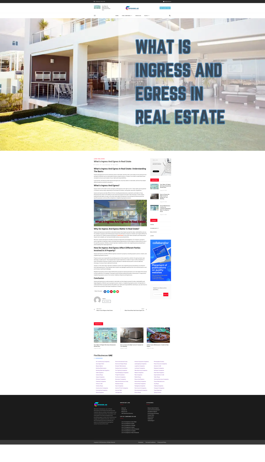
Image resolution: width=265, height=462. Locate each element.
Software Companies (159, 370)
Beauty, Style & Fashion (153, 408)
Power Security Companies (160, 363)
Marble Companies (139, 372)
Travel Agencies (158, 390)
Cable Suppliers (100, 372)
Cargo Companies (100, 377)
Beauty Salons (99, 366)
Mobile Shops (138, 377)
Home (117, 15)
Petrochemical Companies (141, 390)
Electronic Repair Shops (121, 363)
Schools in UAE (157, 366)
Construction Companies (102, 388)
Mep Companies (138, 374)
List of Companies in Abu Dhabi (128, 421)
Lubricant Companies (140, 368)
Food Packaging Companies (121, 372)
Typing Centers (157, 392)
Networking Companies (140, 381)
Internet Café (118, 390)
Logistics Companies (140, 366)
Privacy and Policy (162, 442)
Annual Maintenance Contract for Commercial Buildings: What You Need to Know (165, 208)
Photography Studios (159, 361)
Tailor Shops (157, 377)
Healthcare (150, 418)
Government (151, 417)
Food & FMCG (151, 415)
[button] (170, 15)
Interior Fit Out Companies (121, 388)
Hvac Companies (119, 385)
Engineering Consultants (121, 368)
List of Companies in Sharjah (128, 425)
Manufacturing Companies (141, 370)
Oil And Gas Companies (140, 383)
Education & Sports (152, 411)
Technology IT (151, 420)
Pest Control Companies (140, 388)
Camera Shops (99, 374)
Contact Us (124, 409)
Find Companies (126, 15)
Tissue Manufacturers (159, 381)
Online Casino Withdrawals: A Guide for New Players (158, 345)
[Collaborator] (160, 280)
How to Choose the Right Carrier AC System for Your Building (164, 196)
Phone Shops (138, 392)
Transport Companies (159, 388)
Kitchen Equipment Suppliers (142, 361)
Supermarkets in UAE (159, 374)
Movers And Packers (139, 379)
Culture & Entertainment (154, 409)
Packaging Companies (140, 385)
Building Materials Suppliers (102, 370)
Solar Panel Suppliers (159, 372)
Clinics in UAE (99, 383)
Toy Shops (156, 383)
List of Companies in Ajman (128, 427)
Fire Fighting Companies (121, 370)
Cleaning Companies (101, 381)
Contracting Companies (101, 390)
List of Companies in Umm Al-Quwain (130, 429)
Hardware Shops (119, 383)
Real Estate (101, 158)
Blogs (146, 15)
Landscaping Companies (140, 363)
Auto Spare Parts (100, 363)
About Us (123, 408)
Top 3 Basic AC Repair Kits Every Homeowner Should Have (106, 8)
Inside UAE (138, 15)
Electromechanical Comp (121, 361)
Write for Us (124, 411)
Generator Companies (120, 379)
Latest (96, 158)
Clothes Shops (99, 385)
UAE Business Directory (127, 413)
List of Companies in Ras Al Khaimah (130, 432)
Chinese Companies (101, 379)
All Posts (106, 301)
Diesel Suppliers (100, 392)
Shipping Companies (159, 368)
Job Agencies (118, 392)
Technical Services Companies (161, 379)
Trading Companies (158, 385)
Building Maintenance (101, 368)
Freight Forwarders (120, 374)
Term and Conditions (150, 442)
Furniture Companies (120, 377)
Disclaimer (140, 442)
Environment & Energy (153, 413)
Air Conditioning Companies (102, 361)
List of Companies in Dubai (127, 423)
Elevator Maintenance (120, 366)
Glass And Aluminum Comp (121, 381)
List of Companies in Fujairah (128, 430)
